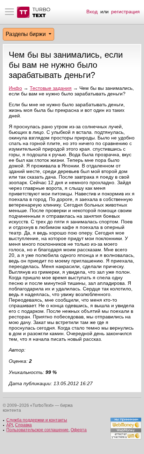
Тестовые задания (51, 88)
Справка (23, 425)
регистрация (125, 11)
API (9, 425)
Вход (92, 11)
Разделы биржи (26, 34)
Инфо (15, 88)
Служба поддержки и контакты (36, 420)
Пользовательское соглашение (37, 429)
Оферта (79, 429)
